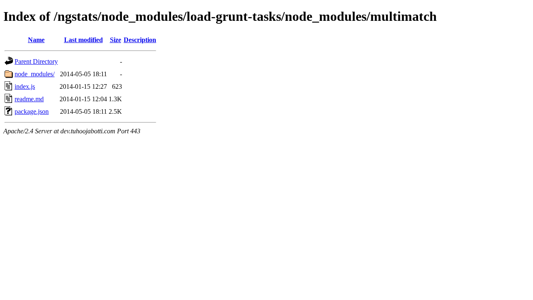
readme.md (29, 98)
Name (36, 39)
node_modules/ (35, 74)
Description (140, 39)
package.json (32, 111)
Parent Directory (36, 61)
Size (115, 39)
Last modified (83, 39)
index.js (25, 86)
